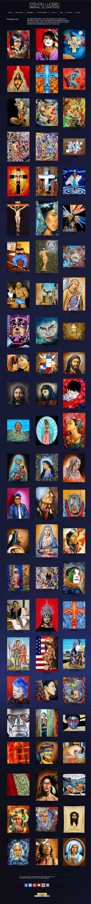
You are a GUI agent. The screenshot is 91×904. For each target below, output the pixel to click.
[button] (42, 895)
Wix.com (47, 878)
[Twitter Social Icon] (30, 885)
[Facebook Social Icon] (26, 885)
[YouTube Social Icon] (39, 885)
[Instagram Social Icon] (47, 885)
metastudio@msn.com (44, 24)
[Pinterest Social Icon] (43, 885)
